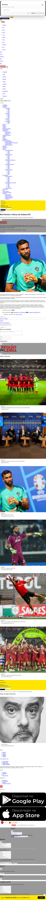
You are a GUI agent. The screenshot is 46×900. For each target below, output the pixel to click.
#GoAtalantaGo (23, 312)
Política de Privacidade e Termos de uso (25, 691)
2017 (9, 111)
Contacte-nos (2, 17)
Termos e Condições (9, 196)
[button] (23, 52)
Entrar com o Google (23, 836)
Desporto (4, 126)
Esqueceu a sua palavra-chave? (17, 835)
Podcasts (4, 145)
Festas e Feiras (8, 132)
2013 (9, 112)
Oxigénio (7, 134)
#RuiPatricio (16, 312)
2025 (9, 109)
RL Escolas (5, 147)
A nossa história (8, 194)
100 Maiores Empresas (9, 164)
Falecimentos (5, 189)
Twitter (3, 753)
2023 (9, 153)
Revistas (4, 149)
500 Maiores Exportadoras (10, 160)
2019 (9, 117)
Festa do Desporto (8, 176)
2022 (9, 116)
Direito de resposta (8, 144)
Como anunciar (6, 191)
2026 (9, 122)
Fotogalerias (5, 139)
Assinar (6, 17)
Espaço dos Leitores (6, 140)
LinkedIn (4, 755)
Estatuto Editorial (8, 197)
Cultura (4, 127)
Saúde (4, 125)
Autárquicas (7, 108)
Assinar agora (2, 231)
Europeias (7, 118)
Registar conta (14, 863)
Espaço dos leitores (9, 141)
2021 (9, 110)
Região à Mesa (6, 129)
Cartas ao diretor (8, 143)
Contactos (7, 198)
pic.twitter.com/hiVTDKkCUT (34, 312)
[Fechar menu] (7, 67)
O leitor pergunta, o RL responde (11, 142)
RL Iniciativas (5, 175)
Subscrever (3, 209)
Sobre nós (5, 193)
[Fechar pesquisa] (42, 5)
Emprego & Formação (7, 192)
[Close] (1, 220)
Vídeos (4, 138)
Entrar (12, 17)
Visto (4, 137)
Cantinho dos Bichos (7, 135)
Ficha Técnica (8, 195)
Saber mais (2, 205)
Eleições (4, 107)
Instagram (4, 754)
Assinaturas (4, 773)
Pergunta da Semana (7, 128)
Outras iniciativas (8, 188)
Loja (9, 17)
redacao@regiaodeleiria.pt (5, 322)
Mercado (4, 124)
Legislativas (7, 113)
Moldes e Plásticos (8, 154)
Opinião (4, 136)
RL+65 (4, 148)
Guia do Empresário (9, 150)
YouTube (4, 756)
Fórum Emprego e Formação (10, 182)
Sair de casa (5, 130)
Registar (5, 100)
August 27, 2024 (19, 314)
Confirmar (2, 873)
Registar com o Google (6, 863)
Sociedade (5, 104)
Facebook (4, 752)
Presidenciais (7, 121)
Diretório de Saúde (8, 169)
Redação (1, 320)
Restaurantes (7, 131)
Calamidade (5, 105)
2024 (9, 115)
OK (1, 353)
